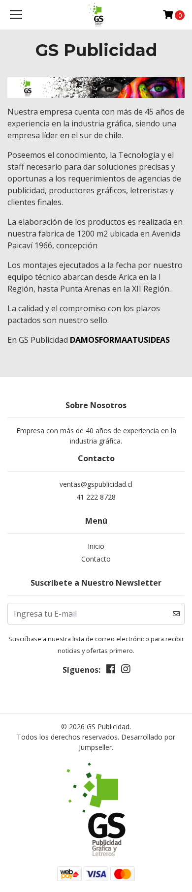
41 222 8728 (96, 497)
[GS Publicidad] (96, 15)
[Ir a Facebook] (110, 671)
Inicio (96, 546)
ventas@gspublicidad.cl (96, 484)
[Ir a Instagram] (125, 671)
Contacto (96, 559)
